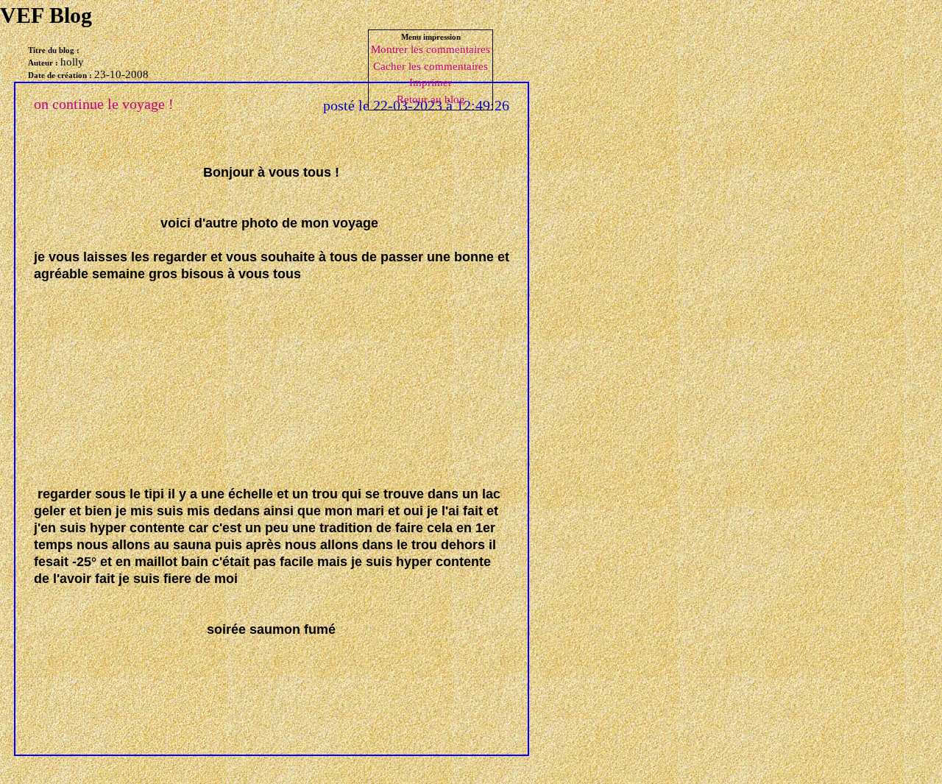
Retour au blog (431, 99)
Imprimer (430, 82)
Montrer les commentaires (430, 49)
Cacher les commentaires (430, 66)
